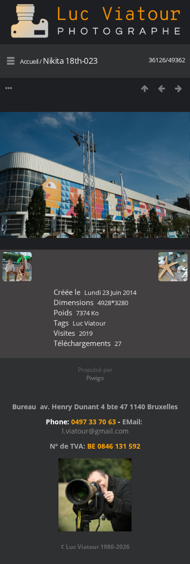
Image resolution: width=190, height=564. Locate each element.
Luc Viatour (89, 323)
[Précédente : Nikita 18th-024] (161, 88)
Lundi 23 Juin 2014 (110, 292)
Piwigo (95, 378)
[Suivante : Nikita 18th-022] (178, 88)
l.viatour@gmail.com (95, 431)
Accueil (29, 61)
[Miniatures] (144, 88)
